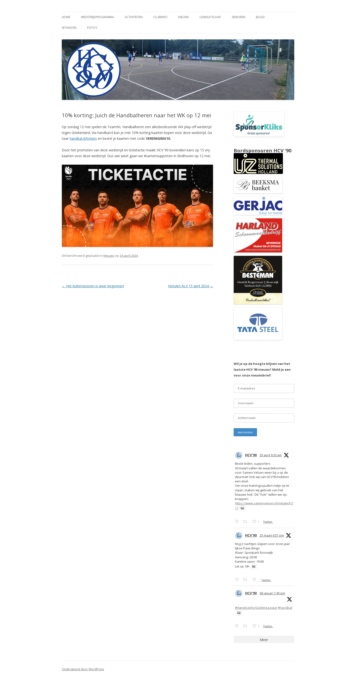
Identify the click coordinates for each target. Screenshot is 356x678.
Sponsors (69, 28)
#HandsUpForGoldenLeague (256, 607)
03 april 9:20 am (271, 455)
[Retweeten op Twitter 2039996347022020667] (246, 521)
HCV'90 (251, 455)
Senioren (238, 17)
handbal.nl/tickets (83, 138)
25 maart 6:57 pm (272, 535)
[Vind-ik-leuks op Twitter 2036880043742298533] (255, 579)
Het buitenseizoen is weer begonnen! (93, 286)
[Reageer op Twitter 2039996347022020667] (238, 521)
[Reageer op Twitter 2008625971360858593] (238, 625)
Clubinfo (160, 17)
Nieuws (183, 17)
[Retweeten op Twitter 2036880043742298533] (246, 579)
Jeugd (260, 17)
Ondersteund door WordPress (83, 669)
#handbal (285, 607)
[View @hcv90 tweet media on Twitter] (242, 508)
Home (66, 17)
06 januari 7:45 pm (272, 593)
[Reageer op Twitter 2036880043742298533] (238, 579)
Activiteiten (134, 17)
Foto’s (92, 28)
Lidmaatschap (210, 17)
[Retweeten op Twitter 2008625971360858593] (246, 625)
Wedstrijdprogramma (97, 17)
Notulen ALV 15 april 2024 (190, 286)
